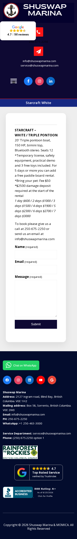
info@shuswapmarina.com (39, 61)
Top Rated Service (46, 473)
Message (28, 277)
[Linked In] (50, 81)
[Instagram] (39, 81)
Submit (36, 324)
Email (26, 261)
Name (26, 247)
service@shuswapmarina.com (39, 65)
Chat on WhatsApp (24, 365)
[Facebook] (28, 81)
